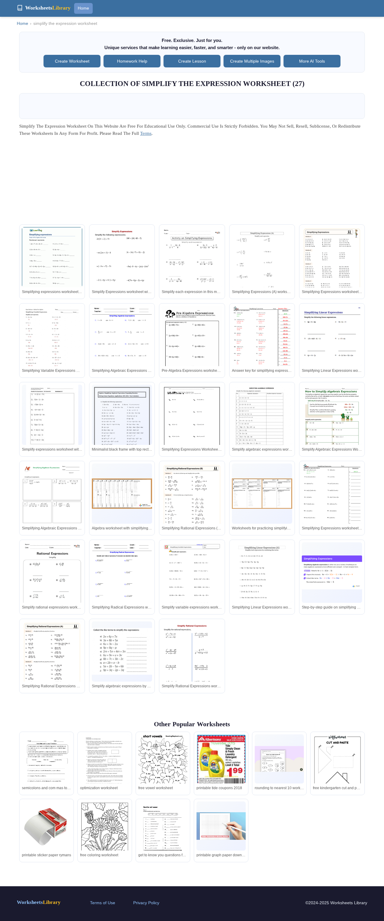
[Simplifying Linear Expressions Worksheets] (332, 348)
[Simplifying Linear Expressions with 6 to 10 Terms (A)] (262, 581)
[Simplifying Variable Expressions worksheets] (192, 581)
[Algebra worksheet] (122, 424)
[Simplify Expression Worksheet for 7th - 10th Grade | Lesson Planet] (52, 418)
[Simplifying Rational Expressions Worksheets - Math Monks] (52, 585)
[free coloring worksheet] (104, 833)
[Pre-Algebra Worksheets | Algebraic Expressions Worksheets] (122, 345)
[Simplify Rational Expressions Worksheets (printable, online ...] (192, 665)
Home (83, 8)
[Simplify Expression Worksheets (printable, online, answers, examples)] (122, 270)
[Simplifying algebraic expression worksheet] (262, 424)
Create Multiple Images (252, 61)
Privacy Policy (146, 902)
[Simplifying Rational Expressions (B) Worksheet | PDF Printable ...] (192, 506)
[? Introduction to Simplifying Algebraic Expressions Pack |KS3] (262, 493)
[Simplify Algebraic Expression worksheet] (52, 345)
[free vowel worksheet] (163, 763)
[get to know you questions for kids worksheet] (163, 833)
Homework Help (132, 61)
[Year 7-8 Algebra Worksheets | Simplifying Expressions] (122, 493)
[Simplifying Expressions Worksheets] (192, 424)
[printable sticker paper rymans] (46, 826)
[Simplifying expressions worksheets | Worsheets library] (52, 266)
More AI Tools (312, 61)
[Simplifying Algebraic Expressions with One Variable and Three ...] (262, 266)
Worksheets (39, 902)
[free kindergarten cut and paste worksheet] (337, 769)
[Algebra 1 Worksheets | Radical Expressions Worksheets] (122, 581)
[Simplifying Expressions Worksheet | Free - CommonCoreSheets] (332, 502)
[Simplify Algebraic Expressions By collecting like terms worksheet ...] (122, 651)
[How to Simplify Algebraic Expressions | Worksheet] (332, 423)
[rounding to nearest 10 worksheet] (279, 759)
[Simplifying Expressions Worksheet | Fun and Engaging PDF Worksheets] (332, 269)
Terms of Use (102, 902)
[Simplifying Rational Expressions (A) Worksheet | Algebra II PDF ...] (52, 663)
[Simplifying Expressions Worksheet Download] (262, 345)
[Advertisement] (192, 182)
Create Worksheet (72, 61)
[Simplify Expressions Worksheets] (192, 345)
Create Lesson (192, 61)
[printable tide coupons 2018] (221, 760)
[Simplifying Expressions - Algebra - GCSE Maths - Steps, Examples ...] (332, 572)
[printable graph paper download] (221, 826)
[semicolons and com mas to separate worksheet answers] (46, 766)
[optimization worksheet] (104, 767)
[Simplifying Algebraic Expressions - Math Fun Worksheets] (52, 506)
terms (146, 133)
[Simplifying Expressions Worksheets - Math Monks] (192, 269)
